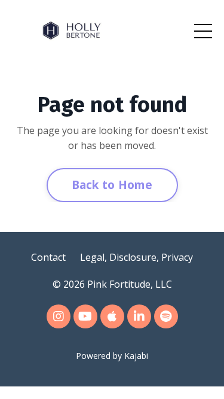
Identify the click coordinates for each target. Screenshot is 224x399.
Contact (48, 257)
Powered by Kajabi (112, 355)
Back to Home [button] (112, 184)
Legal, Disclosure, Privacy (136, 257)
